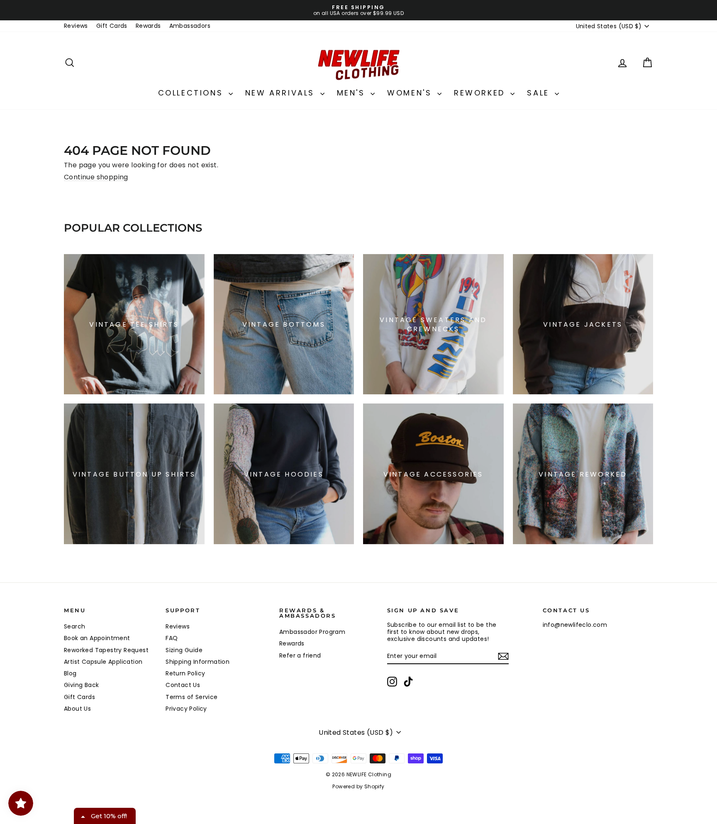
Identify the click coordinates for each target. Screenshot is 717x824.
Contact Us (183, 685)
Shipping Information (197, 662)
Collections (192, 93)
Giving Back (81, 685)
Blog (70, 673)
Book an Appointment (97, 638)
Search (74, 626)
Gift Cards (111, 26)
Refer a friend (300, 655)
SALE (540, 93)
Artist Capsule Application (103, 662)
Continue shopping (96, 177)
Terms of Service (191, 697)
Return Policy (185, 673)
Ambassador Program (312, 632)
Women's (411, 93)
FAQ (172, 638)
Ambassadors (189, 26)
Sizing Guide (184, 650)
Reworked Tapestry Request (106, 650)
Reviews (76, 26)
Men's (353, 93)
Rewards (148, 26)
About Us (77, 708)
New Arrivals (281, 93)
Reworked (481, 93)
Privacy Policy (186, 708)
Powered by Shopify (358, 786)
